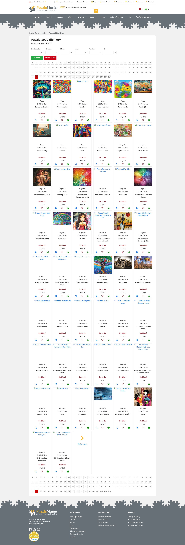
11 (73, 63)
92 (36, 77)
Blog (94, 2)
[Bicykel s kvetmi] (117, 164)
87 (138, 72)
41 (73, 67)
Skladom (48, 49)
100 (69, 77)
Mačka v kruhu (123, 107)
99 (65, 77)
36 (53, 67)
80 (109, 72)
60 (150, 67)
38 (61, 67)
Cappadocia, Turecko (143, 282)
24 (125, 63)
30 (150, 63)
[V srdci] (76, 120)
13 (81, 63)
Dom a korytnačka (102, 414)
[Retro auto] (117, 296)
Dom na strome (62, 326)
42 (77, 67)
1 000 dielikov (42, 104)
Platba (130, 2)
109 (105, 77)
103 (81, 77)
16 (93, 63)
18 (101, 63)
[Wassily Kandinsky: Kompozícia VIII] (96, 252)
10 (69, 63)
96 (53, 77)
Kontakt (140, 2)
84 (125, 72)
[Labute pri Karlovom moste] (137, 340)
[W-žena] (76, 252)
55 (129, 67)
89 (146, 72)
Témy (70, 17)
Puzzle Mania (34, 33)
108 (101, 77)
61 (32, 72)
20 (109, 63)
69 (65, 72)
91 (32, 77)
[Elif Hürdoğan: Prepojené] (36, 471)
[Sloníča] (56, 164)
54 (125, 67)
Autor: (77, 49)
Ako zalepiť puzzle (134, 519)
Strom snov (62, 238)
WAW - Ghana (143, 151)
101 (73, 77)
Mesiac (102, 326)
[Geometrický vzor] (96, 120)
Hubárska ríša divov (42, 107)
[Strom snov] (56, 252)
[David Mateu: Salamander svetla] (76, 208)
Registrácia (61, 2)
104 (85, 77)
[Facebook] (30, 530)
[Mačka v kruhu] (117, 120)
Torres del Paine (42, 370)
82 (117, 72)
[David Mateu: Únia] (36, 296)
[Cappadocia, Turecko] (137, 296)
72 (77, 72)
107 (97, 77)
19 (105, 63)
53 (121, 67)
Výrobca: (92, 49)
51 (113, 67)
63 (40, 72)
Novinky (37, 17)
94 (44, 77)
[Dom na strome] (56, 340)
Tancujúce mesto (123, 326)
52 (117, 67)
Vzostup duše (62, 195)
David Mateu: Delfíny (122, 414)
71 (73, 72)
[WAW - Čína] (117, 208)
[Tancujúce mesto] (117, 340)
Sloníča (62, 151)
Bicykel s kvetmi (123, 151)
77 (97, 72)
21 (113, 63)
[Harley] (56, 428)
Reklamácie (74, 528)
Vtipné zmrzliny (62, 107)
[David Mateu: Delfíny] (117, 428)
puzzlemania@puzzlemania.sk (39, 521)
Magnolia (123, 145)
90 (150, 72)
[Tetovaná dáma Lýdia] (36, 208)
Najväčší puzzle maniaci (106, 525)
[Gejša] (137, 428)
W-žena (82, 238)
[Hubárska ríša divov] (36, 120)
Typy (103, 17)
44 (85, 67)
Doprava (118, 2)
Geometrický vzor (102, 107)
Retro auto (123, 282)
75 (89, 72)
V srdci (82, 107)
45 (89, 67)
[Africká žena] (117, 252)
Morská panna (82, 326)
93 (40, 77)
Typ (105, 49)
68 (61, 72)
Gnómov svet (42, 414)
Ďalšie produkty (143, 17)
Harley (62, 414)
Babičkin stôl (42, 326)
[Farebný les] (137, 120)
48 (101, 67)
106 (93, 77)
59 (146, 67)
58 (142, 67)
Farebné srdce (102, 151)
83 (121, 72)
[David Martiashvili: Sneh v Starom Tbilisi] (137, 384)
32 (36, 67)
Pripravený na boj (82, 370)
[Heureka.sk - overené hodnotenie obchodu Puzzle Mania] (34, 541)
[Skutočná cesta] (96, 296)
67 (57, 72)
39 (65, 67)
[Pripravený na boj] (76, 384)
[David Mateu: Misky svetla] (56, 296)
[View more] (62, 92)
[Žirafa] (76, 164)
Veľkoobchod (106, 2)
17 (97, 63)
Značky (92, 17)
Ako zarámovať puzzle (135, 522)
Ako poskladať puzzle (135, 525)
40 (69, 67)
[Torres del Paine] (36, 384)
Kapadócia (82, 414)
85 (129, 72)
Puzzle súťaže (103, 519)
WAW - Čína (123, 195)
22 (117, 63)
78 (101, 72)
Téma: (62, 49)
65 (49, 72)
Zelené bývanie (82, 282)
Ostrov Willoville (123, 370)
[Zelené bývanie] (76, 296)
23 (121, 63)
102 (77, 77)
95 (49, 77)
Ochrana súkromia (76, 534)
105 (89, 77)
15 (89, 63)
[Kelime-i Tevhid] (96, 384)
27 (138, 63)
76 (93, 72)
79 (105, 72)
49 (105, 67)
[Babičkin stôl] (36, 340)
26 (134, 63)
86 (134, 72)
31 (32, 67)
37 (57, 67)
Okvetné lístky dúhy (42, 238)
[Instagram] (38, 530)
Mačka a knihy (42, 151)
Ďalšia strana (82, 444)
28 (142, 63)
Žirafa (82, 151)
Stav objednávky (82, 2)
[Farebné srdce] (96, 164)
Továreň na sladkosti (102, 195)
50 (109, 67)
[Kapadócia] (76, 428)
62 (36, 72)
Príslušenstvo (116, 17)
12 (77, 63)
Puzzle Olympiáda (104, 517)
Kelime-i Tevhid (102, 370)
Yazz (42, 101)
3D (130, 17)
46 (93, 67)
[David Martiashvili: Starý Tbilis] (56, 384)
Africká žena (122, 238)
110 (109, 77)
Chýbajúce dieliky (134, 517)
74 (85, 72)
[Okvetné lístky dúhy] (36, 252)
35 (49, 67)
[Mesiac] (96, 340)
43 (81, 67)
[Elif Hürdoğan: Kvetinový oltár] (137, 252)
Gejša (143, 414)
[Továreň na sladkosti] (96, 208)
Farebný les (143, 107)
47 (97, 67)
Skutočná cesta (102, 282)
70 (69, 72)
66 (53, 72)
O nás (72, 525)
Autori (81, 17)
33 (40, 67)
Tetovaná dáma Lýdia (42, 195)
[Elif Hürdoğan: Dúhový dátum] (56, 471)
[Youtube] (34, 530)
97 (57, 77)
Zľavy (49, 17)
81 (113, 72)
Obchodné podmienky (77, 531)
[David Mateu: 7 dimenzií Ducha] (137, 208)
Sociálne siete (103, 522)
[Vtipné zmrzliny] (56, 120)
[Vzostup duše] (56, 208)
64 (44, 72)
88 (142, 72)
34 (44, 67)
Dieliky (60, 17)
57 (138, 67)
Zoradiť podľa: (35, 49)
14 (85, 63)
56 (134, 67)
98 (61, 77)
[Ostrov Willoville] (117, 384)
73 (81, 72)
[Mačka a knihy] (36, 164)
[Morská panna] (76, 340)
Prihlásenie (69, 2)
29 (146, 63)
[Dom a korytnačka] (96, 428)
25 (129, 63)
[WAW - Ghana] (137, 164)
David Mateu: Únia (42, 282)
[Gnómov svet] (36, 428)
